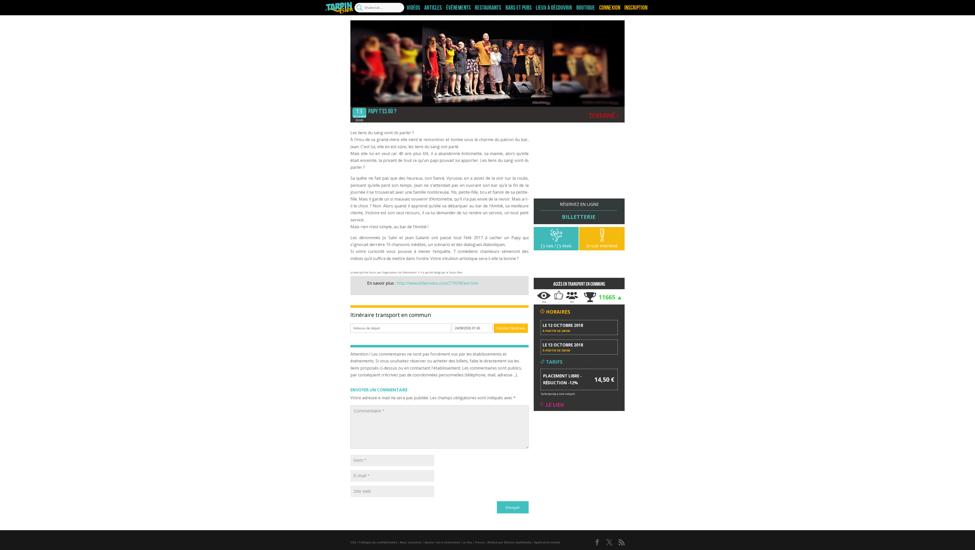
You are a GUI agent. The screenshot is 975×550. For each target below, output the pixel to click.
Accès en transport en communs (579, 284)
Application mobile (547, 542)
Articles (433, 7)
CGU (353, 542)
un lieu (467, 542)
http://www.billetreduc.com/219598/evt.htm (437, 283)
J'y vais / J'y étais (556, 246)
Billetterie (578, 216)
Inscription (635, 7)
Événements (458, 7)
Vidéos (413, 7)
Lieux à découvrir (554, 7)
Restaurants (488, 7)
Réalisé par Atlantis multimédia (509, 542)
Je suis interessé (602, 246)
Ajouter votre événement (442, 542)
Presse (480, 542)
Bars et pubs (519, 7)
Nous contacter (411, 542)
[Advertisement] (579, 162)
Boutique (585, 7)
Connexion (609, 7)
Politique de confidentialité (378, 542)
